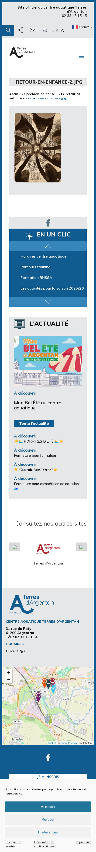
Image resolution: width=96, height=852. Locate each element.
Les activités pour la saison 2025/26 (52, 288)
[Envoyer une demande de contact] (33, 30)
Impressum (83, 842)
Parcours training (36, 267)
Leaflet (52, 743)
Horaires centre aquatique (43, 256)
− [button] (8, 680)
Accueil (15, 94)
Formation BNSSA (36, 277)
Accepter (48, 806)
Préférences (48, 832)
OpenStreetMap (69, 743)
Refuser (48, 819)
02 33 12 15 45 (74, 15)
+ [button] (8, 673)
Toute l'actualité (34, 423)
